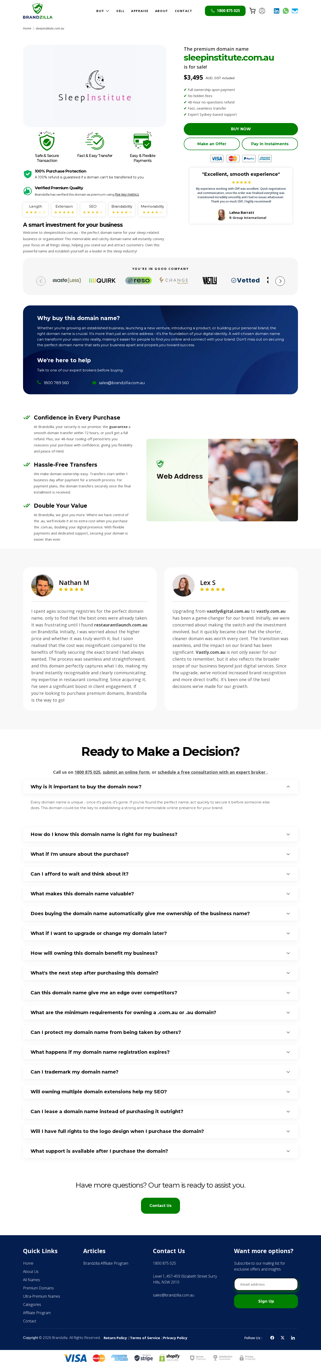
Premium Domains (38, 1288)
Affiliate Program (37, 1312)
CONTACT (183, 11)
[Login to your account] (262, 11)
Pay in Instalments (270, 144)
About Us (31, 1271)
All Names (31, 1279)
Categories (32, 1304)
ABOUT (161, 11)
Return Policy (115, 1337)
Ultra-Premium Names (41, 1296)
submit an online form (126, 772)
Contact (29, 1321)
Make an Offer (211, 144)
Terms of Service (145, 1337)
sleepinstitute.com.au (50, 28)
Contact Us (160, 1205)
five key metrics (127, 194)
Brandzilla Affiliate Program (105, 1263)
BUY (100, 11)
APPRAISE (139, 11)
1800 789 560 (56, 383)
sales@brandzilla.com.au (122, 383)
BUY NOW (241, 129)
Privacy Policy (175, 1337)
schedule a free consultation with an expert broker (212, 772)
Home (27, 28)
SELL (120, 11)
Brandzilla (59, 1337)
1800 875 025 (87, 772)
